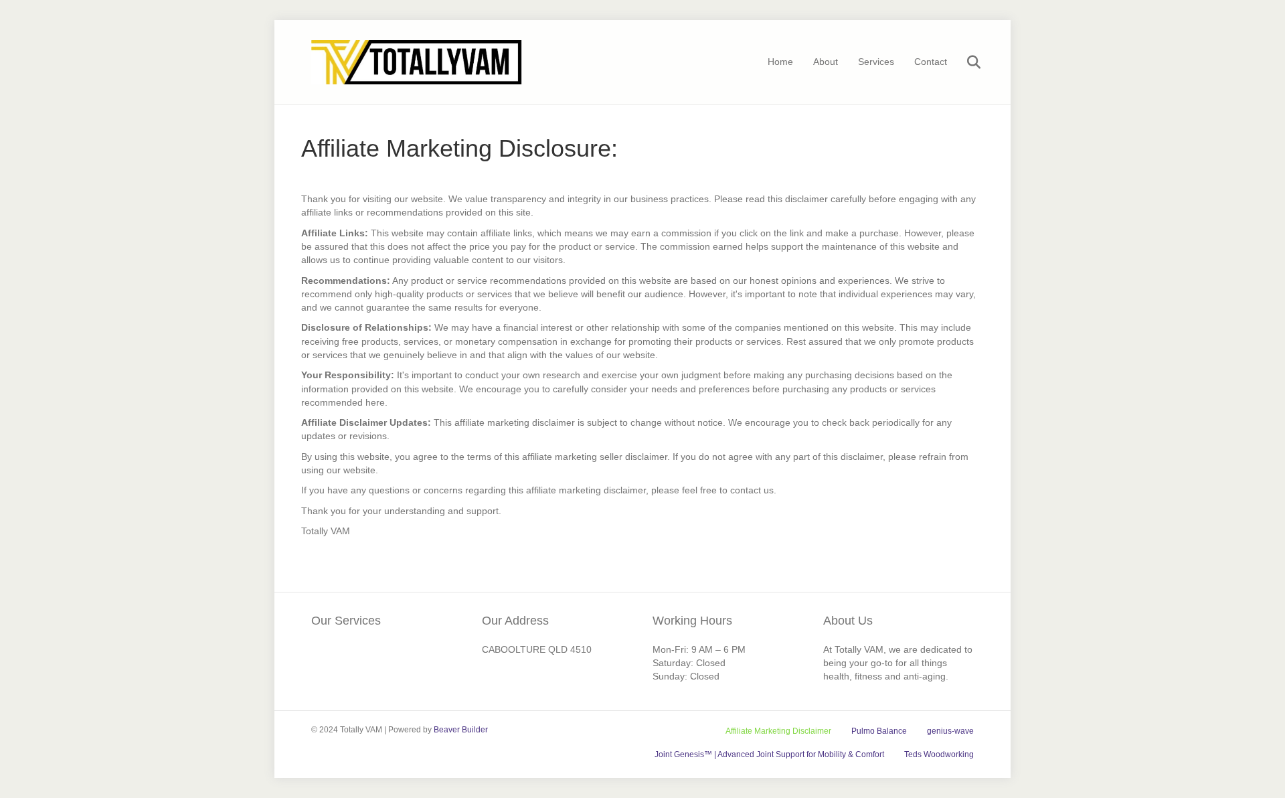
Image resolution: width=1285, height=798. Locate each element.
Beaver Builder (461, 729)
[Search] (965, 62)
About (825, 61)
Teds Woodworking (939, 754)
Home (780, 61)
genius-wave (950, 731)
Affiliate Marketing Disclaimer (778, 731)
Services (876, 61)
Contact (930, 61)
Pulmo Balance (879, 731)
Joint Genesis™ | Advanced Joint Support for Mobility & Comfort (769, 754)
